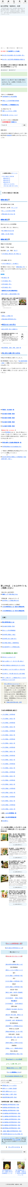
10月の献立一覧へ (7, 284)
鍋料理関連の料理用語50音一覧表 (11, 1128)
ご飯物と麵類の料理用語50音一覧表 (12, 1131)
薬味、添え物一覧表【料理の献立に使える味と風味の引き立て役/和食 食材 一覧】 (17, 835)
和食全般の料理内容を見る (9, 319)
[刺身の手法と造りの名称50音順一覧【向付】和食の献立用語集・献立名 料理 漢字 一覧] (4, 894)
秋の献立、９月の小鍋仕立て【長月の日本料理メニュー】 (17, 849)
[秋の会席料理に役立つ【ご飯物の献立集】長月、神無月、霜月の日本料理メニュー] (4, 864)
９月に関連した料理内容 (8, 780)
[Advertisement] (14, 32)
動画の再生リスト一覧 (14, 1068)
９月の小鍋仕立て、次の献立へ (10, 263)
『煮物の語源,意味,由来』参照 (14, 702)
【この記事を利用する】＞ (18, 844)
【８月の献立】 (9, 998)
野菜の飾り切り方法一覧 (8, 214)
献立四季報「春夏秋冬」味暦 (10, 6)
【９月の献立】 (9, 1003)
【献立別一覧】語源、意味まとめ (14, 1014)
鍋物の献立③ (6, 182)
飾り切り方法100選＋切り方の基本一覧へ (13, 55)
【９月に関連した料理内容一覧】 (14, 981)
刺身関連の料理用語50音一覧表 (10, 1107)
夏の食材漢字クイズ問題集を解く (11, 647)
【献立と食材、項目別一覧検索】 (14, 992)
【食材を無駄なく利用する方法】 (14, 1042)
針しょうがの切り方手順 (8, 210)
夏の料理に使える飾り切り (9, 638)
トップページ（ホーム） (8, 1138)
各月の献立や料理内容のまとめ (14, 948)
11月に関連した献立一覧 (8, 800)
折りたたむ (14, 173)
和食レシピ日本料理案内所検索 (10, 100)
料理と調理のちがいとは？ (9, 1091)
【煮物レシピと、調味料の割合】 (14, 1048)
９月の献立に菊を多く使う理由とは (11, 253)
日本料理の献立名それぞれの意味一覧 (12, 1134)
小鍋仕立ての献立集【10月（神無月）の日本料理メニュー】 (17, 877)
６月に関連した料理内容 (8, 755)
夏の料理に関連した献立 (8, 634)
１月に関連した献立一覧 (8, 718)
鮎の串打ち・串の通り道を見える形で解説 (13, 673)
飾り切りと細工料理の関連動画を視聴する (13, 59)
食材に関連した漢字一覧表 (9, 1094)
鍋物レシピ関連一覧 (7, 316)
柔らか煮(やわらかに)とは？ (11, 683)
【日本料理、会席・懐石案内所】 (14, 1020)
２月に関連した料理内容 (8, 722)
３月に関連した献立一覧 (8, 735)
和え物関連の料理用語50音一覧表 (11, 1116)
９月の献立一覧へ (6, 281)
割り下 (15, 250)
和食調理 (9, 135)
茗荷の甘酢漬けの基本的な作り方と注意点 (13, 665)
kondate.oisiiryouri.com (7, 307)
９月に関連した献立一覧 (8, 784)
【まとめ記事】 (17, 1139)
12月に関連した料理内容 (8, 805)
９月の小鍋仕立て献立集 (8, 176)
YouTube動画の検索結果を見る (14, 1076)
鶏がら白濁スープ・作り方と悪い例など (13, 661)
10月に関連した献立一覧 (8, 792)
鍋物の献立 (4, 200)
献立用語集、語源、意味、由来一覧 (11, 347)
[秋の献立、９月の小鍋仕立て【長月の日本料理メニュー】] (4, 851)
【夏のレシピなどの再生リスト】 (14, 970)
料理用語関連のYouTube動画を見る (11, 446)
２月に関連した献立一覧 (8, 727)
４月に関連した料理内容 (8, 739)
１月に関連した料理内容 (8, 714)
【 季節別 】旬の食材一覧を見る (14, 1009)
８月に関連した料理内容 (8, 772)
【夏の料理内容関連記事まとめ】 (14, 964)
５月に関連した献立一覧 (8, 751)
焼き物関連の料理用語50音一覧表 (11, 1113)
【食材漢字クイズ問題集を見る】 (14, 1026)
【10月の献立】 (19, 1003)
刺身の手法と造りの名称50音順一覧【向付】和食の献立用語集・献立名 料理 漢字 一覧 (17, 892)
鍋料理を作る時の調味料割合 (9, 290)
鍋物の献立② (6, 180)
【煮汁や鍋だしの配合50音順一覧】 (10, 294)
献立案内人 (5, 820)
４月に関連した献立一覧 (8, 743)
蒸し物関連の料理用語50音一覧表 (11, 1119)
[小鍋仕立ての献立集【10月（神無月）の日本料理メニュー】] (4, 878)
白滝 (8, 250)
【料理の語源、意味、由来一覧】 (14, 1037)
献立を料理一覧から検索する (9, 329)
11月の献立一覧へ (6, 287)
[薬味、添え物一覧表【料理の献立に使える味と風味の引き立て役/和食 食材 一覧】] (4, 837)
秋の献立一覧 (5, 277)
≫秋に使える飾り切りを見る (10, 186)
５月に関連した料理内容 (8, 747)
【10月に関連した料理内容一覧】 (14, 986)
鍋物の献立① (6, 178)
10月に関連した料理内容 (8, 788)
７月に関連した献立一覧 (8, 768)
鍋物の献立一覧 (20, 267)
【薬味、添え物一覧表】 (7, 234)
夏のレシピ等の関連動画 (8, 630)
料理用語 (8, 432)
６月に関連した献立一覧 (8, 759)
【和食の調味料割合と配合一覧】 (14, 1054)
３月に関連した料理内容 (8, 731)
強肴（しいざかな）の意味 (9, 111)
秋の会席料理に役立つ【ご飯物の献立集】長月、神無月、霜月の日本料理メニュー (17, 863)
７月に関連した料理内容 (8, 763)
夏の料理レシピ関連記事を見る (10, 600)
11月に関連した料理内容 (8, 796)
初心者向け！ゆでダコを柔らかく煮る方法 (13, 669)
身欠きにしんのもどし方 (8, 657)
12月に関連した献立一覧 (8, 809)
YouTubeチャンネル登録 (14, 1059)
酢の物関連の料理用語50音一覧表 (11, 1125)
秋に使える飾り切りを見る (11, 353)
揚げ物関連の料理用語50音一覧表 (11, 1122)
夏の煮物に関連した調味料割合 (10, 642)
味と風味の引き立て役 (8, 230)
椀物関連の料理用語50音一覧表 (10, 1104)
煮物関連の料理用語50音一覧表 (10, 1110)
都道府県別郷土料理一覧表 (9, 1097)
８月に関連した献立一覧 (8, 776)
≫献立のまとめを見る (8, 184)
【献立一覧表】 (19, 998)
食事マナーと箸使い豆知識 (9, 1088)
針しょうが (14, 207)
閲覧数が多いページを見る (9, 1085)
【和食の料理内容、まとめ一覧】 (14, 1031)
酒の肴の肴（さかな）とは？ (10, 115)
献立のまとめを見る (9, 324)
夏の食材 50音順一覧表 (8, 626)
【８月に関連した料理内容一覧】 (14, 975)
